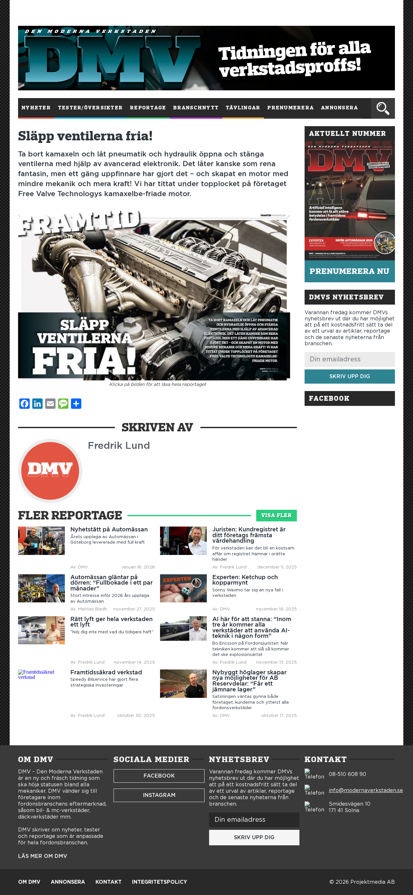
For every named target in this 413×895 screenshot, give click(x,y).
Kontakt (109, 882)
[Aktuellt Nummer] (350, 200)
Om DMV (29, 882)
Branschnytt (196, 108)
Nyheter (36, 108)
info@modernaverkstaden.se (366, 790)
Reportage (148, 108)
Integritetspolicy (159, 882)
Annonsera (339, 108)
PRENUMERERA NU (349, 271)
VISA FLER (276, 515)
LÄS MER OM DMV (42, 856)
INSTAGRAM (159, 795)
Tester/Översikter (90, 108)
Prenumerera (290, 108)
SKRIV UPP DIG (349, 376)
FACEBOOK (159, 776)
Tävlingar (243, 108)
